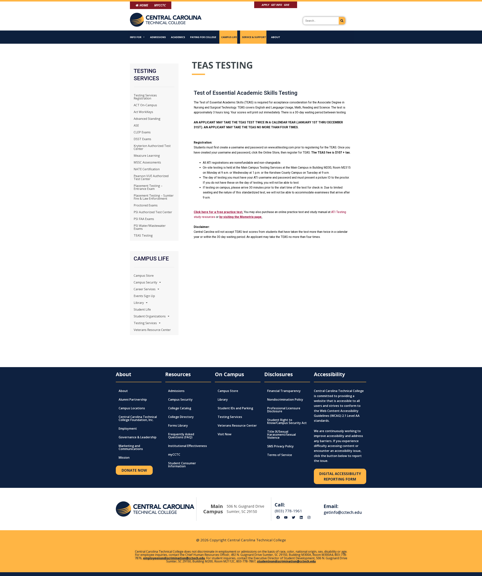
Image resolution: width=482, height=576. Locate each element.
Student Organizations (150, 316)
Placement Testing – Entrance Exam (148, 187)
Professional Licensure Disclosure (283, 409)
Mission (124, 457)
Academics (178, 37)
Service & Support (254, 37)
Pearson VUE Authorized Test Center (151, 177)
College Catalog (179, 408)
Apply (265, 5)
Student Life (142, 309)
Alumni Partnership (133, 399)
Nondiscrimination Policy (285, 399)
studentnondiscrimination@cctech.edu (286, 561)
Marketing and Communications (131, 447)
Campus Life (229, 37)
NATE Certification (147, 169)
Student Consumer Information (182, 464)
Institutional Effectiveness (187, 446)
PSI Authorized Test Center (153, 212)
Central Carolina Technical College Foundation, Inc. (138, 418)
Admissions (158, 37)
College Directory (181, 417)
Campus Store (144, 275)
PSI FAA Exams (144, 219)
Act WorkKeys (143, 112)
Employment (128, 428)
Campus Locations (132, 408)
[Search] (342, 20)
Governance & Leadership (137, 437)
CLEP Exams (142, 132)
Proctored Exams (146, 205)
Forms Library (178, 425)
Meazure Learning (147, 156)
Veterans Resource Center (152, 330)
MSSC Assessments (147, 162)
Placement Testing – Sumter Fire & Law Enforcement (154, 197)
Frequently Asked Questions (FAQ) (181, 435)
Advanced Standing (147, 119)
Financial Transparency (284, 391)
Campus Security (145, 282)
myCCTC (174, 454)
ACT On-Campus (145, 105)
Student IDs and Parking (235, 408)
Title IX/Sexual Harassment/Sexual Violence (281, 434)
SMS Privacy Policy (280, 446)
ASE (136, 125)
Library (139, 303)
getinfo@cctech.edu (343, 512)
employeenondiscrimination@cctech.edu (174, 558)
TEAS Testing (143, 235)
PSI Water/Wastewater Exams (150, 227)
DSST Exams (142, 139)
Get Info (276, 5)
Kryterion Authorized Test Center (152, 147)
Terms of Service (279, 455)
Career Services (145, 289)
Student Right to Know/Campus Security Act (287, 421)
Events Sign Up (144, 296)
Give (286, 5)
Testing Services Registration (145, 96)
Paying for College (203, 37)
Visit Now (224, 434)
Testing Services (145, 323)
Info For (135, 37)
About (275, 37)
